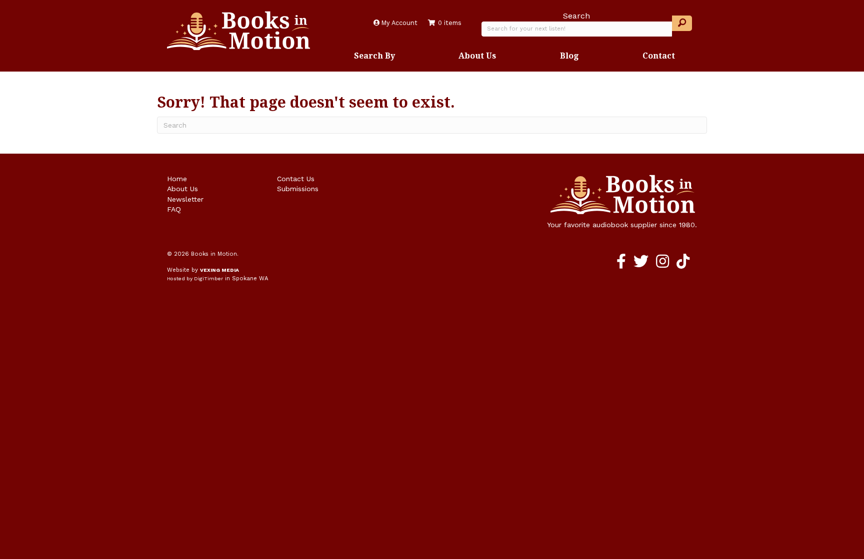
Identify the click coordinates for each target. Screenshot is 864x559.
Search (576, 16)
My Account (399, 23)
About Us (477, 55)
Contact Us (295, 179)
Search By (374, 55)
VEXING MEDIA (219, 270)
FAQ (174, 209)
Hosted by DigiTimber (195, 278)
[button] (682, 23)
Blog (569, 55)
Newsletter (185, 199)
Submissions (297, 189)
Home (177, 179)
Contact (658, 55)
